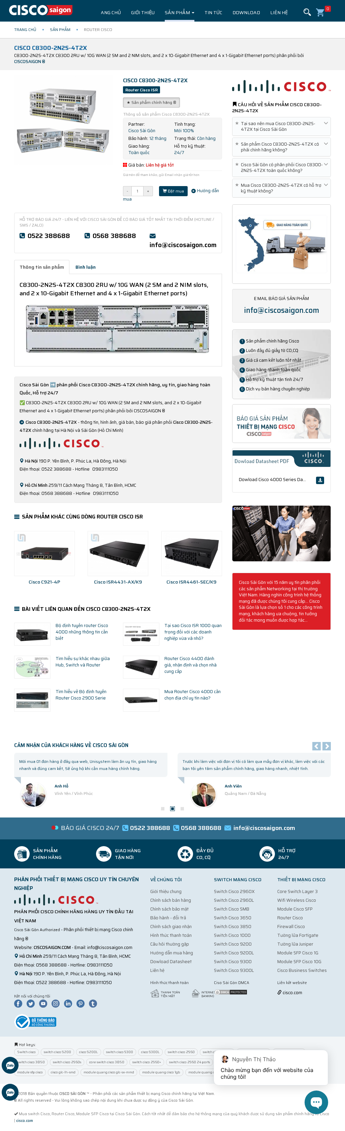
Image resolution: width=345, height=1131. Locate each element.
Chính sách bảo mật (169, 909)
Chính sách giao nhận (171, 926)
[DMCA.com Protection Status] (231, 991)
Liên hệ (279, 12)
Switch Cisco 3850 (232, 926)
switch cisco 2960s (67, 1062)
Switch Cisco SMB (231, 909)
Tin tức (213, 12)
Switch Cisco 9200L (234, 952)
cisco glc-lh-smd (63, 1072)
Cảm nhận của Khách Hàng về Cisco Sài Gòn (71, 745)
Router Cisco (290, 917)
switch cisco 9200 (57, 1051)
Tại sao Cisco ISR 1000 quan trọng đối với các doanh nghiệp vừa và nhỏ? (193, 632)
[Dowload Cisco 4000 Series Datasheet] (320, 480)
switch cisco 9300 (119, 1051)
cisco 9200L (88, 1051)
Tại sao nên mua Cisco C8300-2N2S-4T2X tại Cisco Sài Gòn (276, 126)
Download (246, 12)
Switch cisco (26, 1051)
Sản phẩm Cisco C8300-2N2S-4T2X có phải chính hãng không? (278, 147)
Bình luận (85, 267)
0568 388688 (114, 236)
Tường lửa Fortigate (297, 935)
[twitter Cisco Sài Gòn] (32, 1003)
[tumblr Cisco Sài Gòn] (94, 1003)
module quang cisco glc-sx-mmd (109, 1072)
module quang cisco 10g (207, 1072)
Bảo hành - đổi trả (168, 917)
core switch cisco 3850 (106, 1062)
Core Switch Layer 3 (297, 891)
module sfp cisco (30, 1072)
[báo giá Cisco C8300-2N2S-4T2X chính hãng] (281, 422)
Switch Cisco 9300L (234, 970)
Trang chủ (107, 12)
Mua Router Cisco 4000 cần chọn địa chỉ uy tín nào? (192, 695)
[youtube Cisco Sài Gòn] (45, 1003)
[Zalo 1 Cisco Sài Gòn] (10, 1066)
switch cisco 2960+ (146, 1062)
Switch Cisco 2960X (234, 891)
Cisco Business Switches (302, 970)
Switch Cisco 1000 (232, 935)
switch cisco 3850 (31, 1062)
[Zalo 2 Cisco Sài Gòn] (10, 1093)
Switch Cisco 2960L (234, 900)
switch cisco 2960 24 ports (189, 1062)
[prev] (316, 746)
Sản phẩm (178, 12)
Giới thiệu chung (166, 891)
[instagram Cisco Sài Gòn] (57, 1003)
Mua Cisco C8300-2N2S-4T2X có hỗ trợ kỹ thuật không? (279, 188)
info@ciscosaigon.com (183, 245)
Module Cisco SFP (295, 909)
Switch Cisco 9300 (233, 961)
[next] (326, 746)
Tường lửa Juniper (295, 944)
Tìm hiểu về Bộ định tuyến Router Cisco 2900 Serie (81, 695)
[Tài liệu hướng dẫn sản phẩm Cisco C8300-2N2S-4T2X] (281, 533)
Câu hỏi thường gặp (169, 944)
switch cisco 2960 (181, 1051)
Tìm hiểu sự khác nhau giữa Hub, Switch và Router (83, 661)
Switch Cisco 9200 (233, 944)
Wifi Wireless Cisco (296, 900)
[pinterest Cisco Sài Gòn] (82, 1003)
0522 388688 (49, 236)
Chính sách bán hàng (170, 900)
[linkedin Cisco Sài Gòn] (69, 1003)
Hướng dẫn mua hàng (171, 952)
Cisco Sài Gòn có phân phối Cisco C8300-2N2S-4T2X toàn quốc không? (280, 167)
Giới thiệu (143, 12)
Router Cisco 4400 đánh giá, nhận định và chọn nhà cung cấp (190, 665)
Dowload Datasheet (171, 961)
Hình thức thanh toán (171, 935)
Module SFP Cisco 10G (299, 961)
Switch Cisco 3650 (232, 917)
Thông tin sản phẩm (42, 267)
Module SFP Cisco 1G (297, 952)
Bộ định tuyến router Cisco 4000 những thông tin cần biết (82, 632)
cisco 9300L (150, 1051)
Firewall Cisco (291, 926)
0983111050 (100, 965)
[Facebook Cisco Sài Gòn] (20, 1003)
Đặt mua (175, 191)
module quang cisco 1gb (161, 1072)
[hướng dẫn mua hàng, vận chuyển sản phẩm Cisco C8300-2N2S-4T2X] (281, 243)
